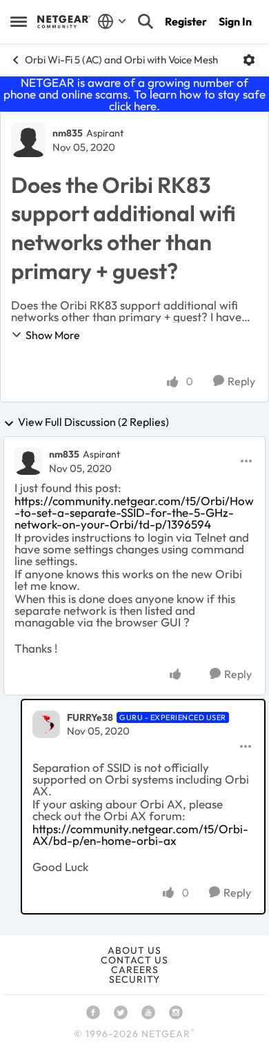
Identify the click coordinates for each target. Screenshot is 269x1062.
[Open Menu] (249, 60)
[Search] (145, 21)
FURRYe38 (90, 717)
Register (186, 21)
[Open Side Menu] (18, 21)
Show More (53, 334)
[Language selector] (112, 21)
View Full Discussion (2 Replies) (93, 422)
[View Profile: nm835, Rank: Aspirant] (28, 140)
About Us (134, 950)
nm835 (67, 133)
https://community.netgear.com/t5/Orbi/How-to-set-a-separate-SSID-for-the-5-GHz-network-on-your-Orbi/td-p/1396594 (134, 512)
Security (134, 979)
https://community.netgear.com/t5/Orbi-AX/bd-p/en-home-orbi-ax (140, 834)
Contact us (134, 960)
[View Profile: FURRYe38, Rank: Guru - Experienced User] (46, 724)
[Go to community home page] (63, 21)
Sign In (235, 21)
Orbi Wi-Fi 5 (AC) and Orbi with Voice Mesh (121, 59)
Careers (135, 969)
